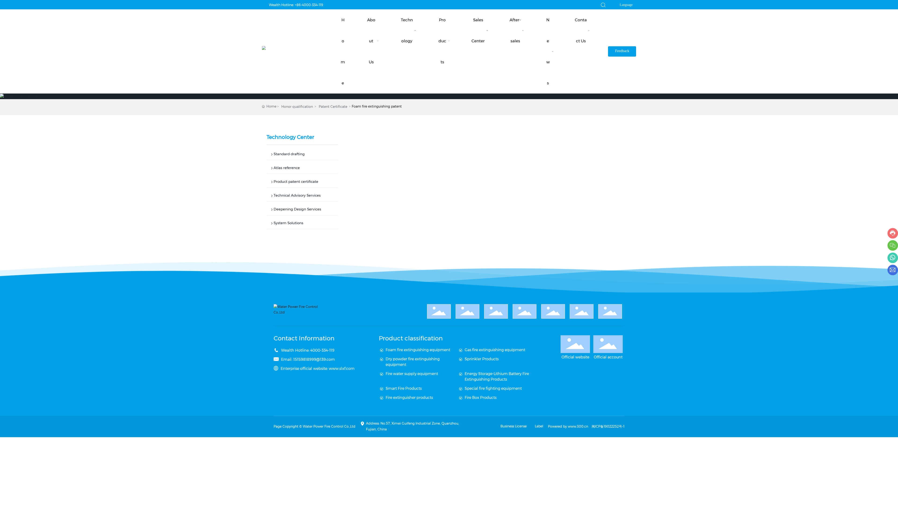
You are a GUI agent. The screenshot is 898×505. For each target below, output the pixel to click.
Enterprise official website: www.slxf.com (318, 368)
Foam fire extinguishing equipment (418, 350)
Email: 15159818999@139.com (308, 359)
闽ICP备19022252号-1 (608, 426)
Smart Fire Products (404, 388)
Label (539, 426)
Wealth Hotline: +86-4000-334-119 (296, 5)
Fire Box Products (480, 397)
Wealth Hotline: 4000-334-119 (307, 350)
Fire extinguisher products (409, 397)
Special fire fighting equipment (493, 388)
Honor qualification (297, 107)
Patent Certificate (333, 107)
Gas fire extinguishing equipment (495, 350)
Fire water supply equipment (412, 374)
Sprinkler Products (482, 359)
